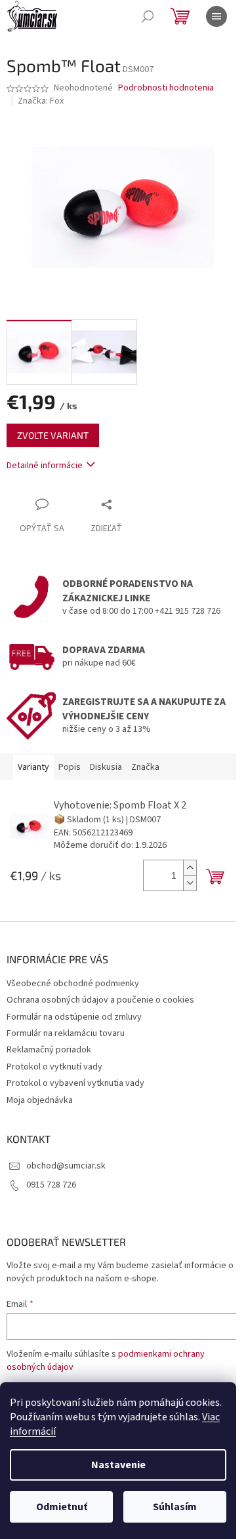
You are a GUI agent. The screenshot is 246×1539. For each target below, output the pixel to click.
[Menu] (216, 16)
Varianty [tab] (33, 767)
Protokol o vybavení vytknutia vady (75, 1083)
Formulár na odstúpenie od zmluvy (74, 1017)
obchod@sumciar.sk (66, 1165)
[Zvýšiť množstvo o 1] (189, 867)
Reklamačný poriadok (49, 1049)
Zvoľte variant (53, 435)
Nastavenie (118, 1465)
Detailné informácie (45, 465)
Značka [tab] (145, 767)
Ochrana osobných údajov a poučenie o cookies (100, 1000)
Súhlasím (175, 1507)
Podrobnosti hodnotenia (166, 88)
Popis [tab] (69, 767)
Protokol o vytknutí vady (54, 1066)
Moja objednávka (40, 1100)
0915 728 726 (51, 1184)
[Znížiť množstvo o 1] (189, 882)
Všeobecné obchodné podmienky (73, 983)
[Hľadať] (147, 16)
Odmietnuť (61, 1507)
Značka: (41, 101)
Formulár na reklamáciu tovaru (66, 1033)
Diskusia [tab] (106, 767)
